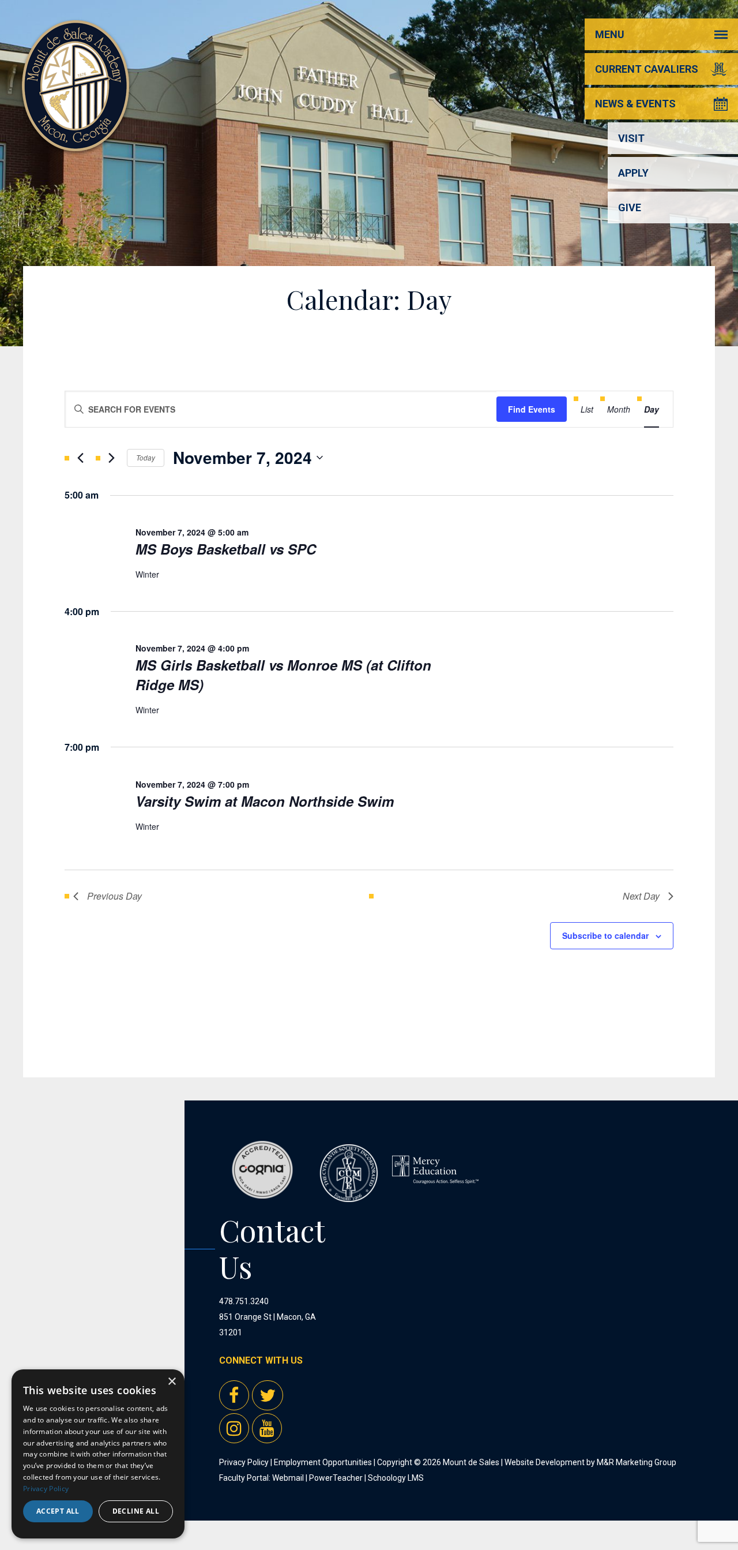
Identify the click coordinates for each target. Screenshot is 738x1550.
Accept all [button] (58, 1511)
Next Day (641, 896)
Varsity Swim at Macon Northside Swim (264, 801)
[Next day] (111, 458)
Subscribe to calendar (605, 935)
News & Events (635, 104)
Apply (633, 173)
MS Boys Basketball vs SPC (225, 549)
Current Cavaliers (646, 69)
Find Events (531, 409)
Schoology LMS (396, 1477)
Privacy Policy (244, 1462)
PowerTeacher (336, 1477)
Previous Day (114, 896)
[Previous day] (80, 458)
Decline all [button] (135, 1511)
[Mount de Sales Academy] (75, 138)
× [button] (171, 1381)
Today (145, 457)
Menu (609, 34)
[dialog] (98, 1453)
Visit (631, 138)
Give (629, 207)
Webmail (288, 1477)
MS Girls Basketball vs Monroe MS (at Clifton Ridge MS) (283, 674)
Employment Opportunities (323, 1462)
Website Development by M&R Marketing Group (590, 1462)
